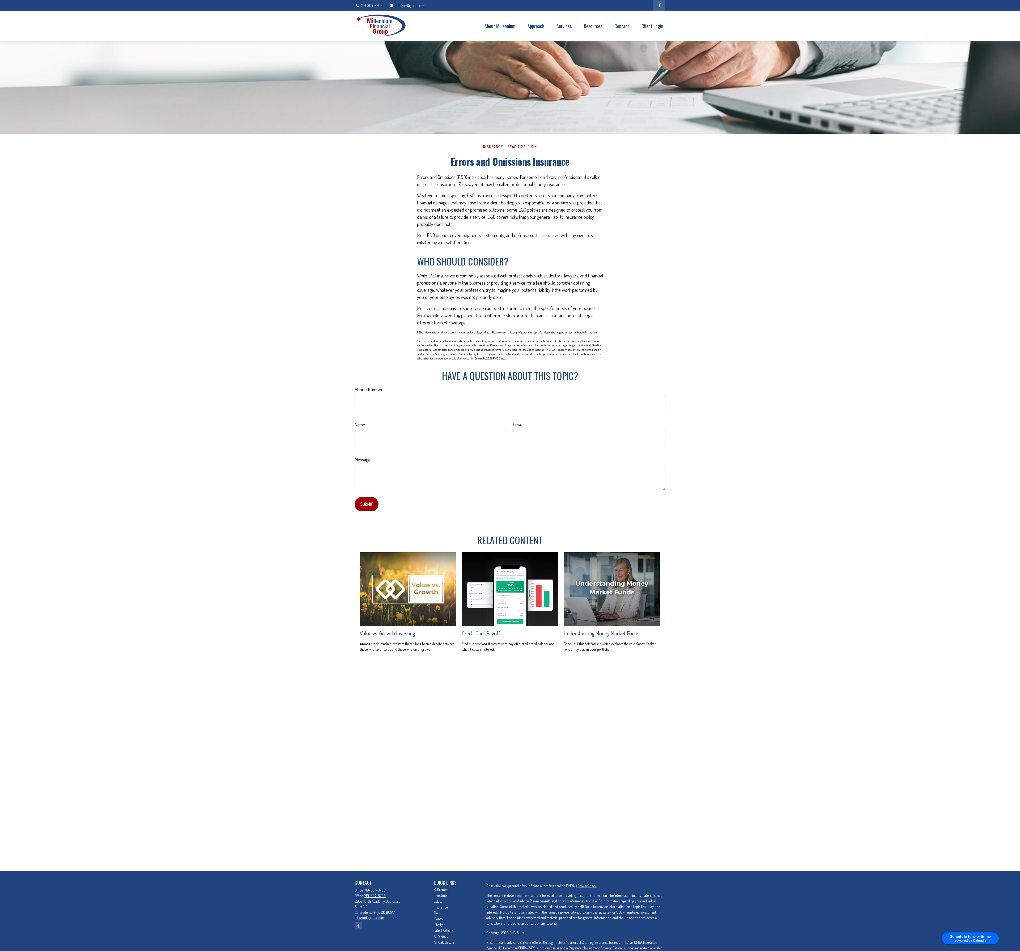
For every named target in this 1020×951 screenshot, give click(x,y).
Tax (436, 913)
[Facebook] (659, 5)
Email (517, 424)
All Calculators (444, 942)
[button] (499, 26)
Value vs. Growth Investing (387, 633)
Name (360, 424)
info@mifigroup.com (410, 5)
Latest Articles (443, 930)
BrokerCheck (587, 886)
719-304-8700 (371, 5)
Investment (441, 895)
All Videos (441, 936)
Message (363, 459)
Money (438, 918)
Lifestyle (439, 924)
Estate (438, 901)
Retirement (441, 889)
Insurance (441, 907)
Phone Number (369, 389)
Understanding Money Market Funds (601, 633)
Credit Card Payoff (481, 633)
